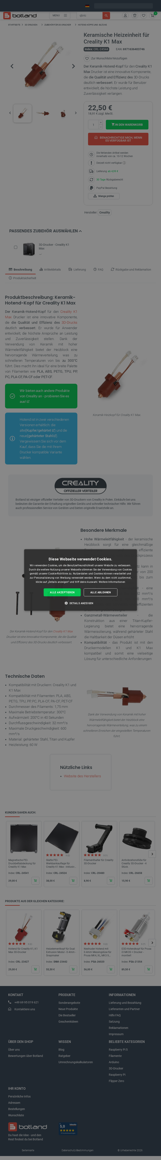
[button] (80, 603)
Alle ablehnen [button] (100, 592)
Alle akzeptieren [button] (62, 592)
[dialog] (80, 580)
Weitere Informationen (112, 582)
